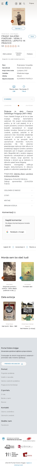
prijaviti (8, 225)
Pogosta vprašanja (7, 373)
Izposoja (18, 28)
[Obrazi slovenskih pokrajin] (12, 454)
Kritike (7, 200)
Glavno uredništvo (7, 412)
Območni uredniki (7, 415)
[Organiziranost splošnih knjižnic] (29, 439)
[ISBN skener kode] (20, 3)
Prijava (31, 3)
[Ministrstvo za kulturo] (12, 439)
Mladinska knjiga (23, 73)
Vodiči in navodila (7, 377)
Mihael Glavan (6, 34)
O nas (3, 394)
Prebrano (30, 54)
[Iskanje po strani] (24, 3)
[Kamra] (27, 454)
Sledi (32, 36)
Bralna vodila (10, 206)
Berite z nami (6, 398)
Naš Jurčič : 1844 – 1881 (9, 326)
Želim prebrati (7, 54)
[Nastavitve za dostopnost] (16, 3)
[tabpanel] (18, 142)
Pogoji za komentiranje (9, 385)
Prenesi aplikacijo (12, 364)
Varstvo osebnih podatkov (10, 381)
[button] (2, 3)
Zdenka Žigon (19, 174)
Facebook (5, 425)
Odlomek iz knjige (12, 190)
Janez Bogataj (14, 34)
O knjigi (7, 99)
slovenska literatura (24, 68)
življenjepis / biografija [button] (25, 65)
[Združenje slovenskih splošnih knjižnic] (25, 447)
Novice (3, 402)
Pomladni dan (27, 286)
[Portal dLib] (9, 446)
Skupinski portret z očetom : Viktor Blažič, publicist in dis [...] (9, 288)
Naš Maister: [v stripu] (27, 328)
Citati (6, 195)
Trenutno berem (19, 54)
